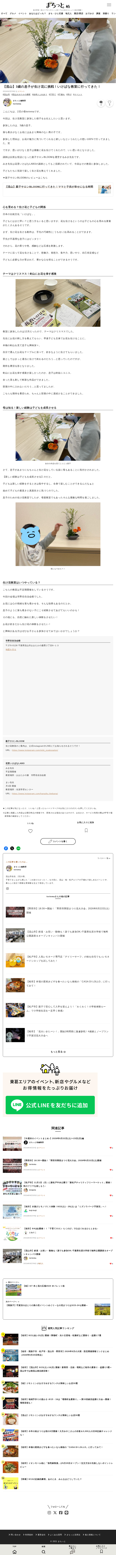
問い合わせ (16, 1535)
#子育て (52, 94)
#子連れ (61, 94)
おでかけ (90, 13)
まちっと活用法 (73, 1535)
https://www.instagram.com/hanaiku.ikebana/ (35, 793)
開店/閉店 (78, 13)
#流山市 (6, 94)
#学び (69, 94)
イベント (22, 13)
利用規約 (29, 1535)
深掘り (106, 13)
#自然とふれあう (39, 94)
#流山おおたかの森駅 (21, 94)
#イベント (77, 94)
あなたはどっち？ (37, 13)
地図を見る (11, 649)
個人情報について (93, 1535)
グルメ (13, 13)
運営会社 (42, 1535)
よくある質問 (56, 1535)
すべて (4, 13)
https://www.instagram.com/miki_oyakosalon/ (35, 750)
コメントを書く (60, 841)
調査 (98, 13)
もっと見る (57, 1051)
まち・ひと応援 (55, 13)
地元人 (68, 13)
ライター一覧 (103, 858)
